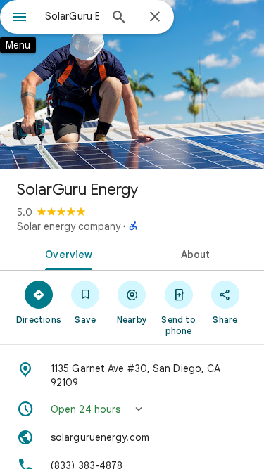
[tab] (66, 253)
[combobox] (72, 16)
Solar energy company (68, 226)
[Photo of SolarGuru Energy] (132, 84)
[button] (132, 409)
